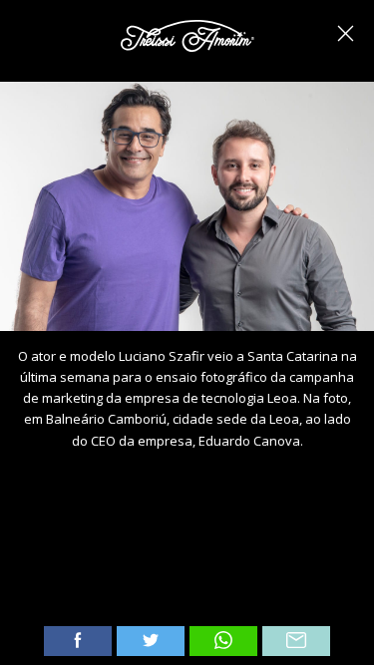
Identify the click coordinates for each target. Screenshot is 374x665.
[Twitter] (151, 641)
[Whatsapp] (223, 641)
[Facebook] (78, 641)
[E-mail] (296, 641)
